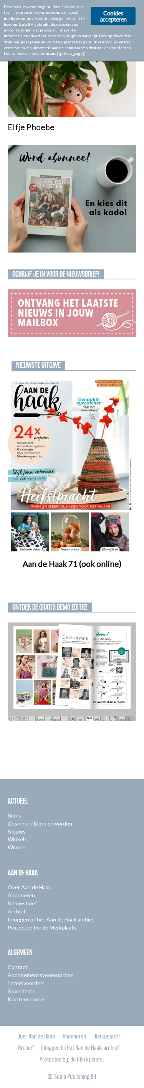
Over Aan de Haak (29, 887)
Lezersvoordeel (26, 983)
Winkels (17, 839)
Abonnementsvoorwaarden (41, 975)
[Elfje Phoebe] (72, 85)
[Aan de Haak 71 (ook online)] (72, 466)
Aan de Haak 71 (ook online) (72, 563)
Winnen (17, 847)
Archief (16, 911)
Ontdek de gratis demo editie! (50, 607)
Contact (18, 967)
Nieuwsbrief (22, 903)
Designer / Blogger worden (40, 823)
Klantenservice (26, 999)
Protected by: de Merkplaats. (43, 927)
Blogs (14, 815)
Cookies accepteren (113, 16)
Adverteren (22, 991)
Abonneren (21, 895)
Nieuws (17, 831)
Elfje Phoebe (31, 127)
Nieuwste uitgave (38, 365)
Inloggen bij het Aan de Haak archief (51, 919)
